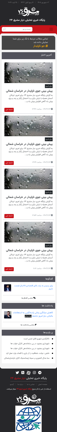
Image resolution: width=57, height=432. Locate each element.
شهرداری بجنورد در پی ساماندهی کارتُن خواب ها (30, 343)
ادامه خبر (9, 109)
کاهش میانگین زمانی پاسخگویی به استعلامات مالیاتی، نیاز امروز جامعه (33, 314)
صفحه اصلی (42, 384)
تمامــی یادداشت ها (27, 325)
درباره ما (20, 384)
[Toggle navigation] (51, 29)
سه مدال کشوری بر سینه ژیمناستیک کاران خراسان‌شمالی (26, 358)
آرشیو (12, 384)
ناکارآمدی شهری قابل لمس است (36, 338)
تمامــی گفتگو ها (27, 298)
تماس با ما (30, 384)
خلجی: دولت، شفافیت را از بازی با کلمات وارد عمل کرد (27, 353)
